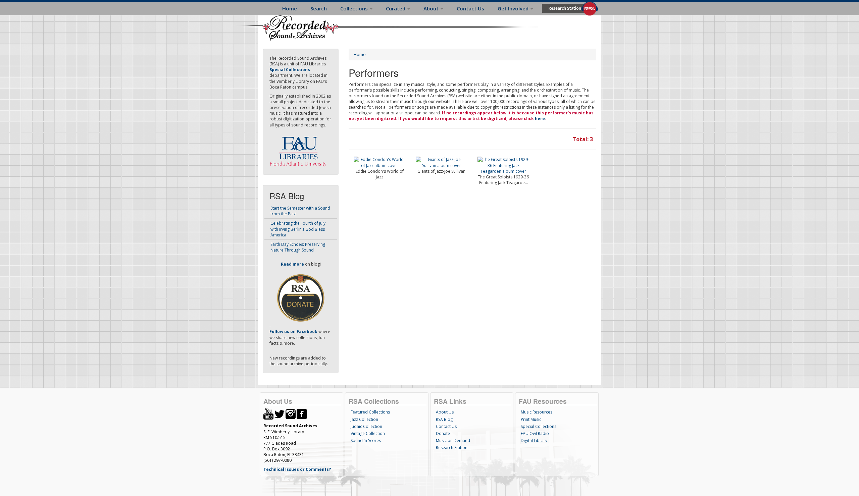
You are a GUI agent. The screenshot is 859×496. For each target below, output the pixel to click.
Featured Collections (370, 412)
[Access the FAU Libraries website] (299, 149)
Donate (443, 433)
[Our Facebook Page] (302, 414)
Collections (354, 8)
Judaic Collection (366, 426)
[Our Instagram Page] (291, 414)
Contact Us (470, 8)
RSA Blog (444, 419)
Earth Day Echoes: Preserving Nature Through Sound (297, 247)
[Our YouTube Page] (268, 414)
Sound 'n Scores (366, 440)
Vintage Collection (368, 433)
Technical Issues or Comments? (297, 469)
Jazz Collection (364, 419)
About (431, 8)
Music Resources (536, 412)
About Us (445, 412)
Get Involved (514, 8)
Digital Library (534, 440)
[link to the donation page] (300, 297)
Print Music (531, 419)
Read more (292, 264)
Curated (396, 8)
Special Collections (538, 426)
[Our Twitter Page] (279, 414)
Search (318, 8)
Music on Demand (453, 440)
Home (289, 8)
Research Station (565, 8)
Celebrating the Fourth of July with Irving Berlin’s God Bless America (297, 228)
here (540, 118)
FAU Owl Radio (535, 433)
